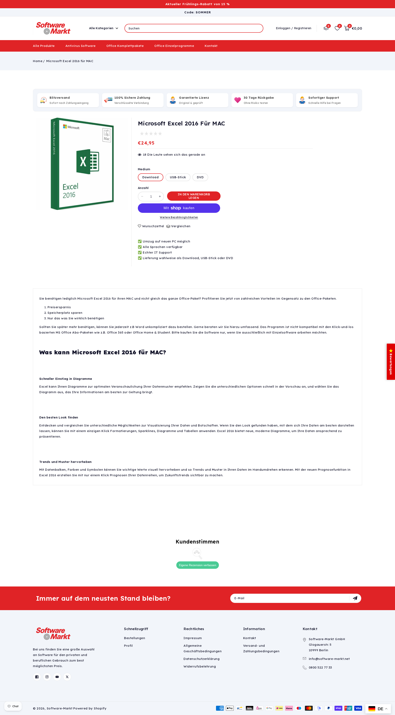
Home (37, 61)
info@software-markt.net (329, 659)
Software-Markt (60, 708)
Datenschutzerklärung (202, 659)
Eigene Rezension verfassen (197, 565)
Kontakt (249, 638)
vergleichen (181, 226)
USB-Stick (178, 177)
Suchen (257, 28)
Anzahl (143, 188)
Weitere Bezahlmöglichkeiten (179, 217)
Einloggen (283, 28)
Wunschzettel (153, 226)
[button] (99, 28)
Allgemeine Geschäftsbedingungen (203, 648)
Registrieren (302, 28)
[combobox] (193, 28)
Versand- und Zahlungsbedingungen (261, 648)
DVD (200, 177)
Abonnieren (355, 598)
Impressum (193, 638)
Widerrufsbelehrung (200, 666)
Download (150, 177)
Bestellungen (134, 638)
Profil (128, 646)
